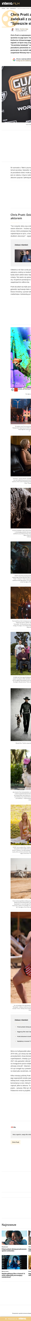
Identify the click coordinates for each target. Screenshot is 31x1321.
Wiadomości (13, 8)
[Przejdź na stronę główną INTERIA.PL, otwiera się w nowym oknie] (7, 3)
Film (8, 8)
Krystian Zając (24, 29)
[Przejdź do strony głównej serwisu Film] (16, 3)
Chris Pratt (15, 1142)
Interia (3, 8)
